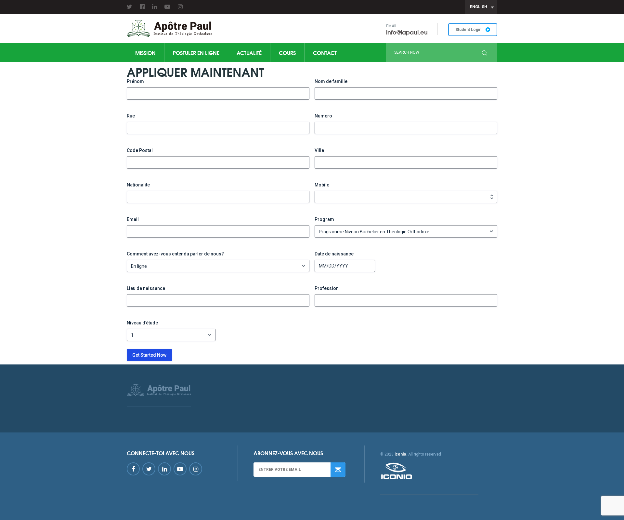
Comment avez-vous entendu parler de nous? (175, 253)
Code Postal (140, 150)
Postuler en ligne (196, 52)
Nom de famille (331, 81)
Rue (131, 115)
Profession (327, 288)
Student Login (468, 29)
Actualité (249, 52)
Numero (323, 115)
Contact (325, 52)
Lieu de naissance (146, 288)
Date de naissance (334, 253)
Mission (145, 52)
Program (324, 219)
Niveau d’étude (142, 322)
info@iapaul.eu (407, 31)
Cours (287, 52)
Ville (319, 150)
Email (133, 219)
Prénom (135, 81)
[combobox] (481, 7)
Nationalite (138, 184)
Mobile (322, 184)
